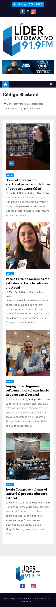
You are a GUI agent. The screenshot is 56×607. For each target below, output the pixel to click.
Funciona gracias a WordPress (19, 598)
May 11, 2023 (17, 399)
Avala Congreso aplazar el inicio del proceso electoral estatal (27, 493)
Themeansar (28, 601)
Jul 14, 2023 (16, 193)
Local (10, 175)
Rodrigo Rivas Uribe (38, 193)
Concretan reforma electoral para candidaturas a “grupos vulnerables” (28, 184)
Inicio (6, 99)
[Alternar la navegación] (51, 84)
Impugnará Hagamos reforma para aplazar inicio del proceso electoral (27, 390)
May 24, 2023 (17, 292)
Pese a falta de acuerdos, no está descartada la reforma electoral (27, 283)
